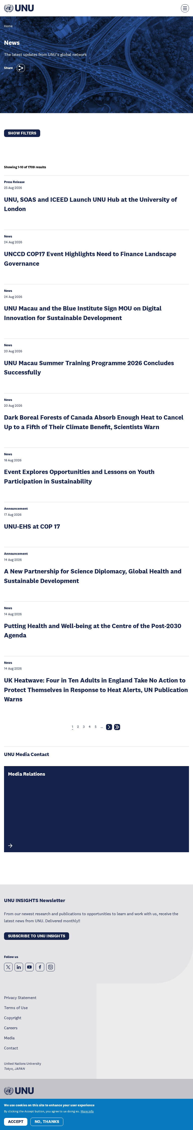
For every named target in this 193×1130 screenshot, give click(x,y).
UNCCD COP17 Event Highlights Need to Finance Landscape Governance (90, 258)
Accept (15, 1121)
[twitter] (8, 967)
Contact (11, 1047)
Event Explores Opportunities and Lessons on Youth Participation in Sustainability (79, 476)
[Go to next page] (109, 728)
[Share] (21, 68)
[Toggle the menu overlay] (185, 8)
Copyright (12, 1017)
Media (9, 1037)
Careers (11, 1027)
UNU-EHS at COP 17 (32, 526)
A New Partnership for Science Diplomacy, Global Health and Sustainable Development (92, 576)
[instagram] (50, 967)
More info (87, 1111)
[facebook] (40, 967)
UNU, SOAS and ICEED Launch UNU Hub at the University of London (90, 204)
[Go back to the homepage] (19, 8)
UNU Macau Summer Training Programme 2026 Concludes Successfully (89, 367)
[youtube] (29, 967)
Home (8, 26)
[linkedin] (19, 967)
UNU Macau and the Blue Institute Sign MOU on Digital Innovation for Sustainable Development (83, 313)
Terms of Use (16, 1007)
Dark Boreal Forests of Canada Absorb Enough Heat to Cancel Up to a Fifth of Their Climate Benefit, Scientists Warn (93, 422)
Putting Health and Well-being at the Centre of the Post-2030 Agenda (92, 630)
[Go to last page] (117, 728)
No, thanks (47, 1121)
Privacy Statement (20, 997)
